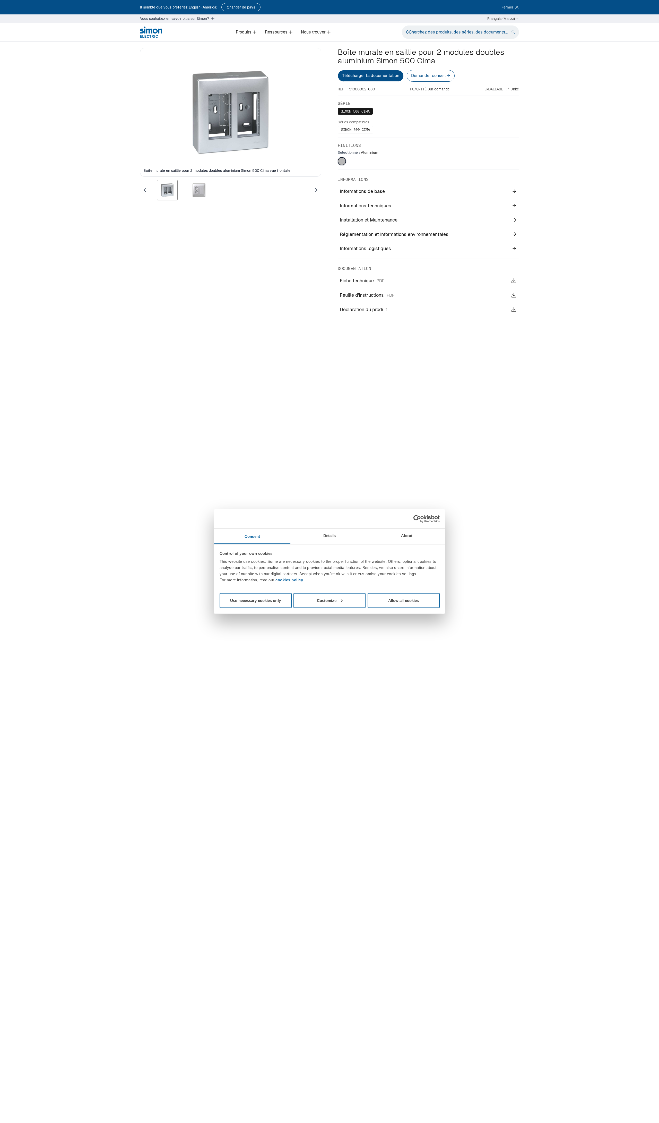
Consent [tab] (252, 536)
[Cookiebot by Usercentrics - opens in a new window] (417, 519)
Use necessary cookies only (255, 600)
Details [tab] (329, 535)
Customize (326, 600)
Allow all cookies (403, 600)
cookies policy (289, 580)
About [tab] (406, 535)
